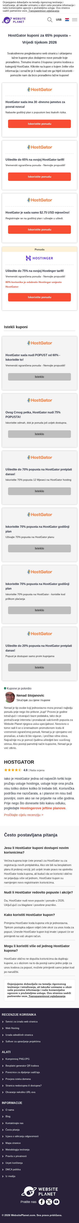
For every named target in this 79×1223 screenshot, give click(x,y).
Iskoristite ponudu (39, 123)
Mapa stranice (13, 1143)
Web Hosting (12, 1028)
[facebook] (42, 1202)
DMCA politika (13, 1169)
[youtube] (56, 1202)
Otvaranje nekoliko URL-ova (20, 1092)
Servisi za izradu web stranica (21, 1021)
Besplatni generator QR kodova (22, 1065)
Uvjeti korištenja (14, 1163)
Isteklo (39, 376)
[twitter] (49, 1202)
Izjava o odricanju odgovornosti (22, 1136)
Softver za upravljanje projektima (23, 1041)
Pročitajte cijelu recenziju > (23, 815)
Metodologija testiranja (17, 1149)
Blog (8, 1116)
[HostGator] (39, 110)
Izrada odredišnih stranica (19, 1035)
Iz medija (10, 1176)
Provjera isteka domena (18, 1079)
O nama (10, 1109)
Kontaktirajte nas (15, 1123)
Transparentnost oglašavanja (43, 10)
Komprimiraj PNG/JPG (18, 1059)
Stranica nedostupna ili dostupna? (24, 1085)
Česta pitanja (12, 1129)
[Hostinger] (39, 278)
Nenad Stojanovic (30, 695)
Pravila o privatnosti (16, 1156)
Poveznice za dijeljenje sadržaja (23, 1072)
